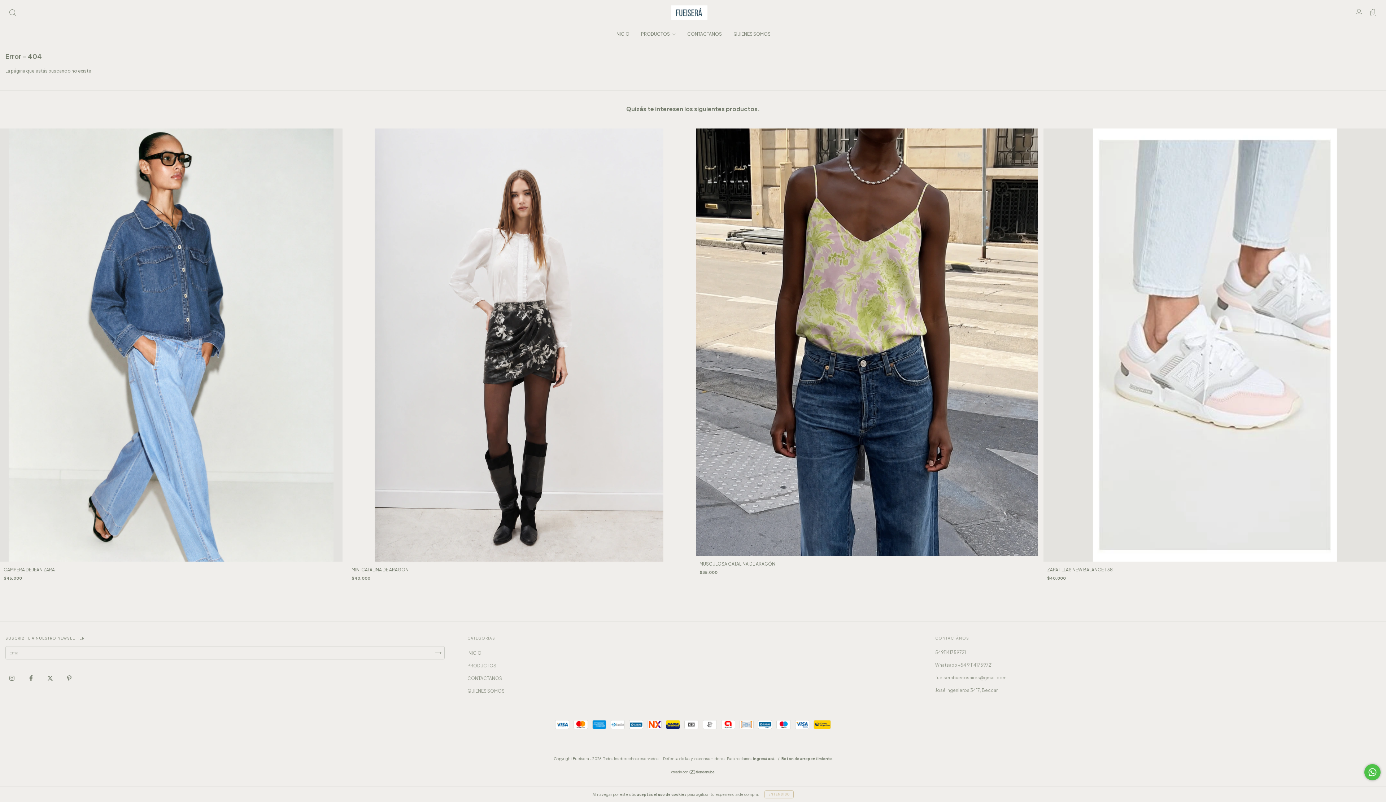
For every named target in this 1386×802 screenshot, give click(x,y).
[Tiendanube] (693, 773)
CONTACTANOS (704, 34)
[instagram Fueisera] (12, 678)
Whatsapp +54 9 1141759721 (964, 665)
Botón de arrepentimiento (807, 759)
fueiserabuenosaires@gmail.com (971, 677)
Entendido (779, 794)
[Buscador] (12, 13)
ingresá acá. (764, 759)
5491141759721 (950, 652)
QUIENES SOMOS (752, 34)
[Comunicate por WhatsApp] (1372, 772)
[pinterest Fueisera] (69, 678)
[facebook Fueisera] (31, 678)
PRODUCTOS (656, 34)
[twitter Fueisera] (50, 678)
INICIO (622, 34)
